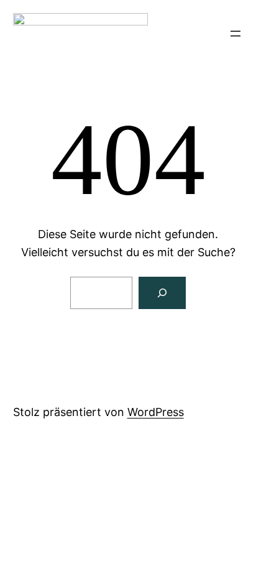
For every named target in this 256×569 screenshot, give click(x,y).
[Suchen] (162, 293)
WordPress (155, 412)
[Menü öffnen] (235, 33)
